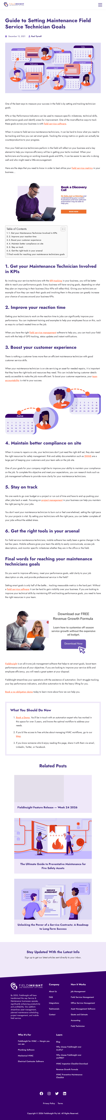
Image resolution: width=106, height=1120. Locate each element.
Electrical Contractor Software (31, 1061)
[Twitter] (56, 1093)
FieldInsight (11, 663)
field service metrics (82, 168)
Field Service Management (82, 997)
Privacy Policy (49, 1103)
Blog (58, 1041)
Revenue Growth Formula (67, 1069)
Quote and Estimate (79, 1014)
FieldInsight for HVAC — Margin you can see (34, 1043)
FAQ (51, 997)
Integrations (54, 1003)
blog (18, 736)
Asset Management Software (83, 1008)
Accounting (75, 1020)
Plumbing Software (26, 1049)
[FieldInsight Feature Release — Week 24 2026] (53, 788)
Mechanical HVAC (25, 1055)
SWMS (87, 456)
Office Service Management (83, 1003)
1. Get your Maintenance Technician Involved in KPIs (33, 233)
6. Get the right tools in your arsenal (26, 250)
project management (52, 500)
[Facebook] (41, 1093)
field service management (42, 332)
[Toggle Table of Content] (62, 229)
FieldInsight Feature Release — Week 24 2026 (47, 807)
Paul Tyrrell (36, 36)
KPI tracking (56, 280)
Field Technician (78, 1026)
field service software (55, 123)
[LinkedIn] (64, 1093)
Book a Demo (23, 717)
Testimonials (54, 1008)
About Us (53, 991)
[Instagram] (49, 1093)
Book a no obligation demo (19, 692)
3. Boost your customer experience (25, 240)
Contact (52, 1014)
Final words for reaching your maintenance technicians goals (37, 254)
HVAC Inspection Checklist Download (72, 1063)
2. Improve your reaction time (22, 236)
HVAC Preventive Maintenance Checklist (69, 1076)
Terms (60, 1103)
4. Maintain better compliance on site (26, 243)
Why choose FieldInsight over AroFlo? (68, 1048)
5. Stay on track (16, 247)
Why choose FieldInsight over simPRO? (68, 1056)
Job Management (78, 991)
